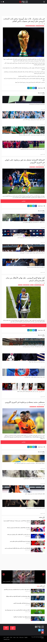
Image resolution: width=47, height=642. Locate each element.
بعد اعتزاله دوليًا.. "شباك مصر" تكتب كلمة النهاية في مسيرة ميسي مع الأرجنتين (17, 589)
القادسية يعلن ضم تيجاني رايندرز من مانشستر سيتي (35, 508)
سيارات (11, 637)
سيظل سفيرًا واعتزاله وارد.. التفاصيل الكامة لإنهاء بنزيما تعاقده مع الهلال (18, 596)
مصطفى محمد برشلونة (33, 406)
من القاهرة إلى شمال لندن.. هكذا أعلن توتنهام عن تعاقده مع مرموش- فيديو (31, 237)
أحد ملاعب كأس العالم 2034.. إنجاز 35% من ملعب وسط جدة (34, 346)
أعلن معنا (13, 628)
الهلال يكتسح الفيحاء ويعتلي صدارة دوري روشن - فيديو (35, 493)
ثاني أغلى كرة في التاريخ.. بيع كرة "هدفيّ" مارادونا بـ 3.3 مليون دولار (32, 252)
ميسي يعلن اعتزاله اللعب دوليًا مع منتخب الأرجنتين (21, 603)
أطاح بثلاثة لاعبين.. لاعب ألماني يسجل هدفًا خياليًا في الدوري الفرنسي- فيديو (17, 548)
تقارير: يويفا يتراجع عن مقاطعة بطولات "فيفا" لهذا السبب (34, 377)
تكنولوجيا (25, 637)
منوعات (14, 637)
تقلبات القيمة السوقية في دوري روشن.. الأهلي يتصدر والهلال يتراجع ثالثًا (32, 134)
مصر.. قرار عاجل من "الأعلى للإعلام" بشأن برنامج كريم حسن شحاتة (18, 534)
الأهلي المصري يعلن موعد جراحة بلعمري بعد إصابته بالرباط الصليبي (32, 149)
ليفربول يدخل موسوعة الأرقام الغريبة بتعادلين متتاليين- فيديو (20, 541)
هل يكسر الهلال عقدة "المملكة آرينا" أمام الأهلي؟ (21, 616)
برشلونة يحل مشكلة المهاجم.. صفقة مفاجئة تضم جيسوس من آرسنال (18, 527)
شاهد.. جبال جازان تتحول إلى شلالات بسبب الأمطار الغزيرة (34, 478)
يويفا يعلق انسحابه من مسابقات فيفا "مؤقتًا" (37, 361)
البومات (7, 637)
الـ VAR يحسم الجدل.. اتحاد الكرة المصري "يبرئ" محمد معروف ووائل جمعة (17, 610)
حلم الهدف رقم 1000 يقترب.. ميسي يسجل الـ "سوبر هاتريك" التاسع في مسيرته (16, 520)
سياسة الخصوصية (7, 639)
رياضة (17, 637)
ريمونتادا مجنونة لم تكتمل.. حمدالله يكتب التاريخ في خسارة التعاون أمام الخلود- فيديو (29, 463)
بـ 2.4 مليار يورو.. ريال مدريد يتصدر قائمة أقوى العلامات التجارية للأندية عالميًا (31, 391)
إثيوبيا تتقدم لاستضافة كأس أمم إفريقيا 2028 (37, 104)
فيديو (4, 637)
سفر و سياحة (21, 637)
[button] (36, 88)
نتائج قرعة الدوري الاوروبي (40, 406)
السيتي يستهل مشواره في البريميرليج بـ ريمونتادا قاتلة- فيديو (34, 119)
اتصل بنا (6, 628)
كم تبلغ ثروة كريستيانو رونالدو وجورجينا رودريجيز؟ (36, 267)
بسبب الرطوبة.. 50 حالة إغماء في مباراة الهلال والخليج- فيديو (34, 222)
